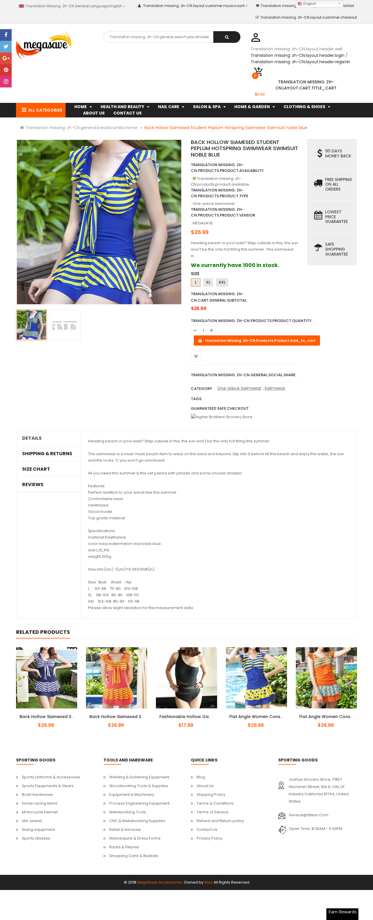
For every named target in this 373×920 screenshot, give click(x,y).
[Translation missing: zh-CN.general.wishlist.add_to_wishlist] (196, 356)
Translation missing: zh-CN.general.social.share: (243, 375)
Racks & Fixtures (124, 847)
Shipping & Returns (47, 454)
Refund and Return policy (220, 821)
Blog (201, 777)
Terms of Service (212, 812)
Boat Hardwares (37, 794)
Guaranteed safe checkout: (220, 408)
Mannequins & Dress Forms (135, 838)
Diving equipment (38, 829)
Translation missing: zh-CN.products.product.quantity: (251, 320)
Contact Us (207, 829)
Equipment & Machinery (131, 794)
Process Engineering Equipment (139, 803)
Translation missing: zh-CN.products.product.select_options (53, 713)
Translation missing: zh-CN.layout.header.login (297, 55)
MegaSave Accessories (159, 882)
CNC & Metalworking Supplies (137, 821)
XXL (222, 282)
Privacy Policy (209, 838)
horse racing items (39, 803)
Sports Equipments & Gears (48, 786)
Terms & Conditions (215, 803)
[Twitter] (6, 46)
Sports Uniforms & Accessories (51, 777)
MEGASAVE (203, 223)
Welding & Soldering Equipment (139, 777)
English (309, 3)
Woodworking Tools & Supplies (138, 786)
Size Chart (36, 469)
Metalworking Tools (127, 812)
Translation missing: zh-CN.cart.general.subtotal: (219, 297)
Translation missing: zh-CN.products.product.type (219, 193)
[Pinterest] (6, 70)
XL (208, 282)
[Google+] (6, 58)
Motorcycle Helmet (40, 812)
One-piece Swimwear (239, 388)
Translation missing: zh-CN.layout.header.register (300, 62)
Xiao (208, 882)
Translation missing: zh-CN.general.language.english (73, 5)
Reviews (32, 484)
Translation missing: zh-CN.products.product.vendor (223, 212)
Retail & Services (125, 829)
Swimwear (275, 388)
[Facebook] (6, 35)
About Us (205, 786)
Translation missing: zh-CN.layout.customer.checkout (308, 17)
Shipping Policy (211, 794)
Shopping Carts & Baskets (133, 856)
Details (32, 438)
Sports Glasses (36, 838)
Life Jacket (32, 821)
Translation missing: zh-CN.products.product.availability (227, 167)
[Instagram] (6, 81)
